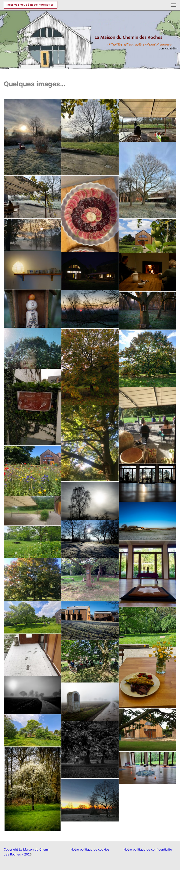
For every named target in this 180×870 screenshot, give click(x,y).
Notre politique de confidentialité (148, 849)
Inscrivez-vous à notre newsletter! (31, 4)
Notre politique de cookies (90, 849)
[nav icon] (173, 5)
